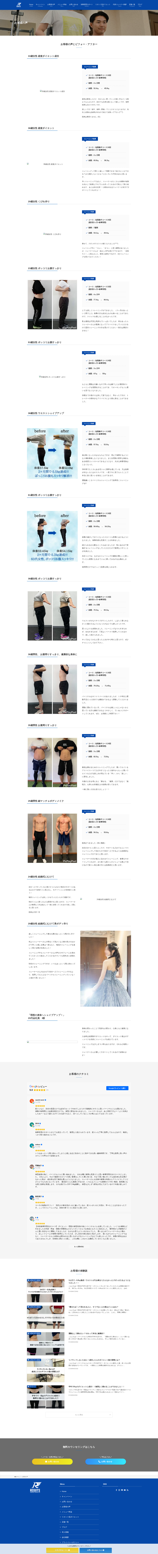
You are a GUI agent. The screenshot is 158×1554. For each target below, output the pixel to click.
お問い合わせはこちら (94, 1550)
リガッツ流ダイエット (70, 1517)
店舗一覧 (65, 1522)
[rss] (128, 1490)
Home (64, 1491)
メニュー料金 (67, 1512)
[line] (122, 1490)
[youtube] (125, 1490)
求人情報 (65, 1532)
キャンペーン (67, 1496)
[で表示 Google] (32, 1101)
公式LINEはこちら (61, 1550)
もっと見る (79, 1415)
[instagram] (119, 1490)
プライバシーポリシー (70, 1542)
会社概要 (65, 1537)
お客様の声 (66, 1507)
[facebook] (116, 1490)
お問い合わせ (67, 1502)
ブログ (64, 1527)
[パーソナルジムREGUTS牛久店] (19, 5)
